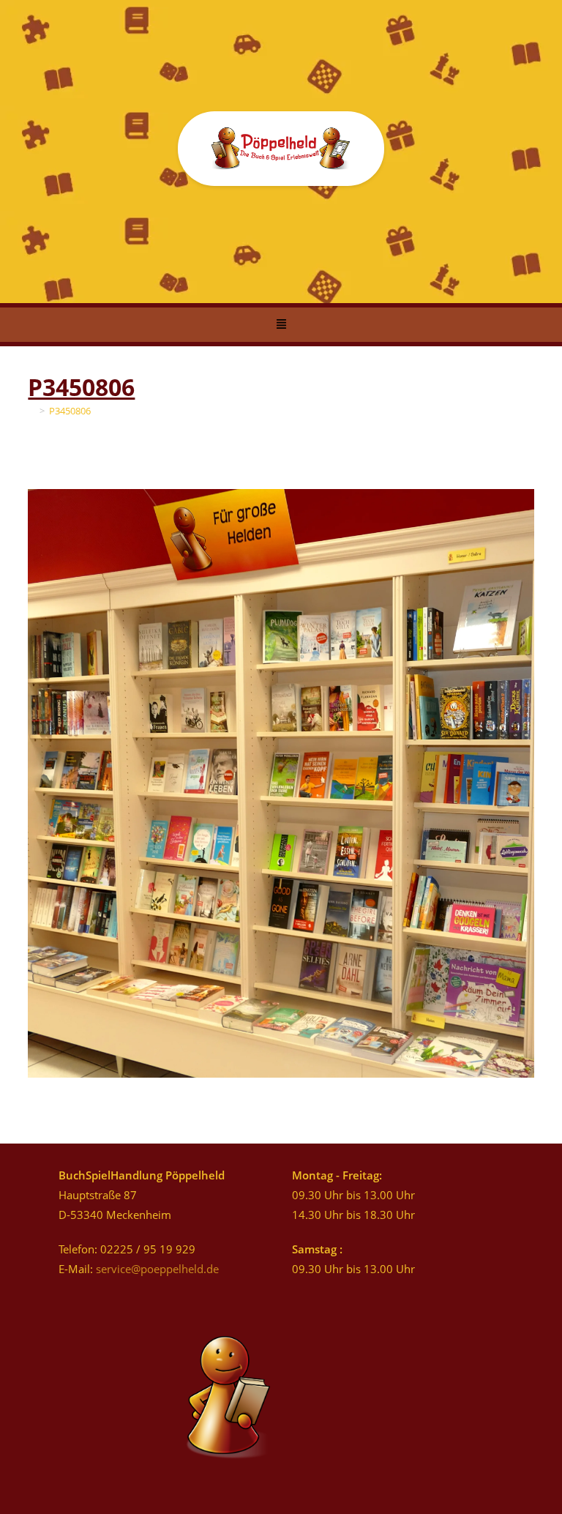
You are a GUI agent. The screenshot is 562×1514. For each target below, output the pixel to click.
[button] (281, 325)
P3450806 (70, 410)
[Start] (31, 410)
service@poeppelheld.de (157, 1268)
